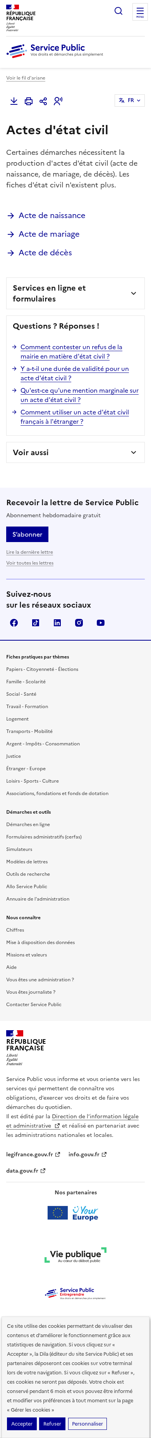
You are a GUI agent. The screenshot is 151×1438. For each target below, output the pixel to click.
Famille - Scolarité (26, 681)
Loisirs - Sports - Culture (32, 781)
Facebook (14, 623)
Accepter (22, 1424)
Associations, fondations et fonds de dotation (57, 793)
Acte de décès (45, 252)
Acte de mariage (49, 234)
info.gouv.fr (84, 1154)
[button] (58, 101)
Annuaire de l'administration (37, 899)
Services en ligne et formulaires (49, 293)
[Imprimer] (29, 101)
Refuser (52, 1424)
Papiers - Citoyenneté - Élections (42, 669)
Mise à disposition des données (40, 942)
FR (131, 100)
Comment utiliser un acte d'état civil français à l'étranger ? (75, 416)
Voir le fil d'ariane (25, 77)
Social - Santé (21, 694)
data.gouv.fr (22, 1171)
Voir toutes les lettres (29, 563)
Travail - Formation (27, 706)
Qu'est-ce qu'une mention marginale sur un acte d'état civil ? (80, 395)
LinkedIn (57, 623)
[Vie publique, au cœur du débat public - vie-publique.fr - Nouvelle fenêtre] (75, 1256)
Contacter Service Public (34, 1004)
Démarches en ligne (28, 824)
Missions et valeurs (26, 954)
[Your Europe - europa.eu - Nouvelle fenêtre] (76, 1212)
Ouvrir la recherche (118, 11)
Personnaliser (87, 1424)
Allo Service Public (26, 886)
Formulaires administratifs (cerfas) (44, 836)
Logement (17, 719)
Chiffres (15, 930)
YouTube (100, 623)
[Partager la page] (43, 101)
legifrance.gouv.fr (29, 1154)
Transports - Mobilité (29, 731)
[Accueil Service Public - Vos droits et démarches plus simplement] (56, 58)
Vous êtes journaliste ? (30, 992)
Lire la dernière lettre (29, 552)
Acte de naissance (52, 215)
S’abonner (27, 534)
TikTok (35, 623)
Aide (11, 967)
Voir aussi (31, 452)
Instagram (79, 623)
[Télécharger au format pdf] (14, 101)
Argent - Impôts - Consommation (43, 743)
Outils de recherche (28, 874)
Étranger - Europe (26, 768)
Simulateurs (19, 849)
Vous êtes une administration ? (40, 979)
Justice (13, 756)
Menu (140, 17)
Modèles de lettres (27, 861)
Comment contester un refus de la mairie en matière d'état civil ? (71, 351)
